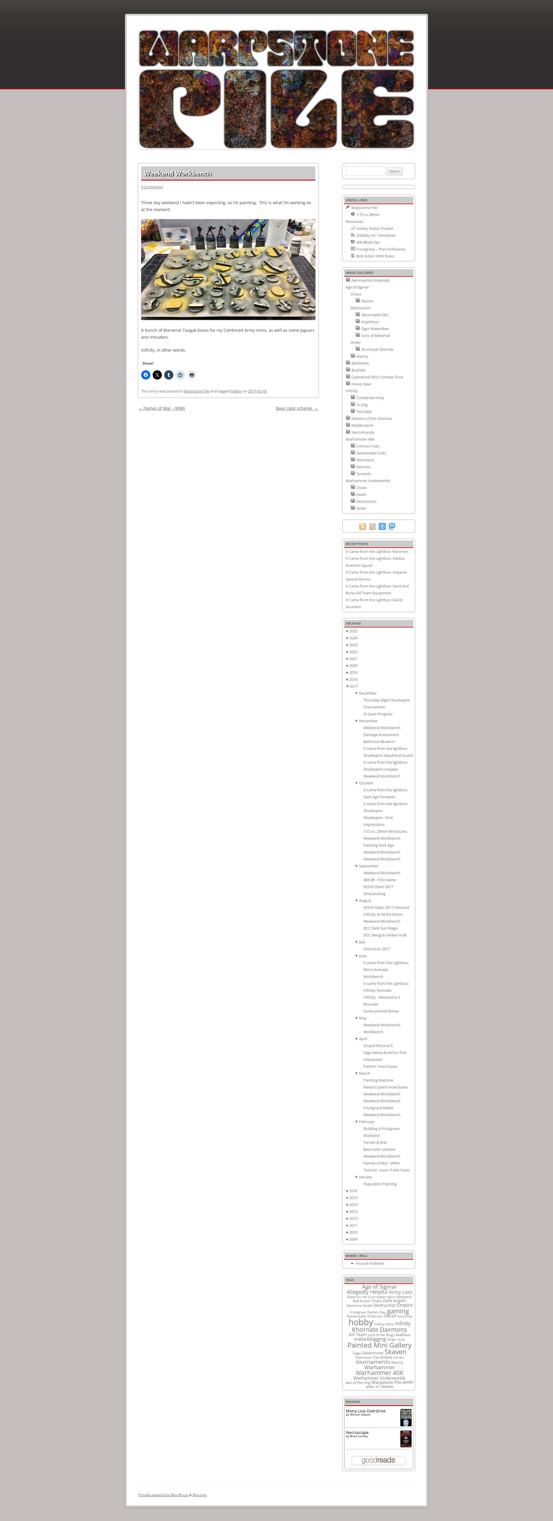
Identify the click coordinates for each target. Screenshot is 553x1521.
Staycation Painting (380, 1183)
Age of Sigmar (379, 1286)
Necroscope (357, 1432)
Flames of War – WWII (161, 408)
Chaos (376, 1300)
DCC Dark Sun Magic (380, 928)
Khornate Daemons (379, 1329)
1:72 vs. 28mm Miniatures (385, 831)
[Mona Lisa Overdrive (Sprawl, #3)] (406, 1426)
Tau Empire (382, 1357)
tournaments (373, 1361)
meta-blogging (370, 1339)
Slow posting (374, 893)
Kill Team (358, 1334)
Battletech (404, 1297)
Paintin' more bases (380, 1066)
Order (392, 1339)
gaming (398, 1310)
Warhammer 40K (380, 1373)
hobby (236, 391)
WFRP (408, 1382)
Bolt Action (361, 1300)
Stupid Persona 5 (378, 1045)
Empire (405, 1305)
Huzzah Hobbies (370, 1263)
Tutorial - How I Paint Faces (386, 1170)
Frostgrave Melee (378, 1107)
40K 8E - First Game (379, 879)
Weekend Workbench (381, 727)
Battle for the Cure (361, 1297)
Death (367, 1305)
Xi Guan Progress (378, 713)
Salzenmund (372, 1352)
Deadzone (353, 1305)
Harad (390, 1316)
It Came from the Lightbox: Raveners (377, 551)
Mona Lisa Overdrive (366, 1411)
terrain (398, 1357)
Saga (357, 1353)
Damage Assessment (381, 734)
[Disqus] (228, 484)
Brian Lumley (359, 1436)
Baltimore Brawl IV (379, 741)
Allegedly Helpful (367, 1291)
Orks (401, 1339)
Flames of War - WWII (381, 1163)
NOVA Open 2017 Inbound (386, 907)
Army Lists (400, 1292)
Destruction (385, 1305)
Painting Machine (378, 1080)
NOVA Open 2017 (378, 886)
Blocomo (200, 1494)
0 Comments (152, 186)
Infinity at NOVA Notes (383, 914)
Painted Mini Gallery (379, 1345)
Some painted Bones (381, 1011)
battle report (386, 1297)
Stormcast (363, 1357)
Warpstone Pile (196, 391)
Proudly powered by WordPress (163, 1494)
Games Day (376, 1312)
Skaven (395, 1351)
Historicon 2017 (376, 948)
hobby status (384, 1324)
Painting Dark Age (378, 845)
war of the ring (358, 1382)
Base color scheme (297, 408)
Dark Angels (394, 1300)
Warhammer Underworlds (379, 1378)
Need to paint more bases (385, 1087)
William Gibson (360, 1414)
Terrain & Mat (375, 1142)
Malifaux (403, 1334)
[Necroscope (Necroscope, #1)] (406, 1445)
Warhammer (379, 1367)
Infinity (403, 1323)
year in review (379, 1386)
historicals (404, 1316)
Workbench (373, 976)
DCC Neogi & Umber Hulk (385, 935)
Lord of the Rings (381, 1334)
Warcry (397, 1362)
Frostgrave (358, 1312)
